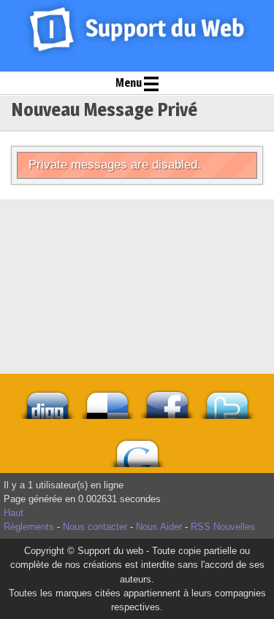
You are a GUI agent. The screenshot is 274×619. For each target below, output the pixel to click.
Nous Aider (159, 526)
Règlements (29, 526)
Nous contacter (95, 526)
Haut (13, 512)
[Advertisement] (137, 236)
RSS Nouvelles (223, 526)
